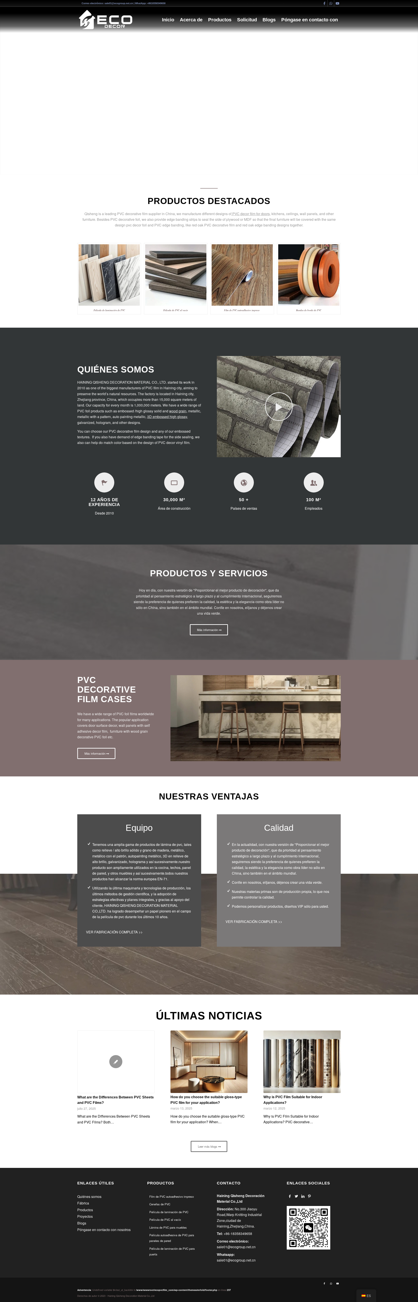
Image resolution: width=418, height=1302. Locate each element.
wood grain (177, 410)
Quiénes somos (89, 1196)
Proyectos (85, 1216)
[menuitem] (168, 20)
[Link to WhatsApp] (331, 3)
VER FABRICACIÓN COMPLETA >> (114, 931)
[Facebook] (290, 1196)
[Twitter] (296, 1196)
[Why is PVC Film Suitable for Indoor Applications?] (302, 1061)
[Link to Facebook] (324, 3)
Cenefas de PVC (159, 1204)
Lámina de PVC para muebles (168, 1227)
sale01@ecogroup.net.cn (118, 3)
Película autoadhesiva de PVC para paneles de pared (171, 1238)
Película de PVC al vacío (165, 1220)
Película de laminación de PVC (168, 1212)
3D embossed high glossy (167, 416)
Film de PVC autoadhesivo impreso (171, 1196)
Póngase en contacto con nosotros (104, 1229)
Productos (85, 1209)
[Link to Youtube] (337, 3)
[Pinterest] (309, 1196)
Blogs (81, 1223)
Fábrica (83, 1203)
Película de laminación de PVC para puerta (172, 1251)
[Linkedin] (303, 1196)
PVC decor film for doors (250, 213)
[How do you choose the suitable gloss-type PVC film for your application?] (209, 1061)
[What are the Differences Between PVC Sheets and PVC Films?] (116, 1061)
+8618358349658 (156, 3)
